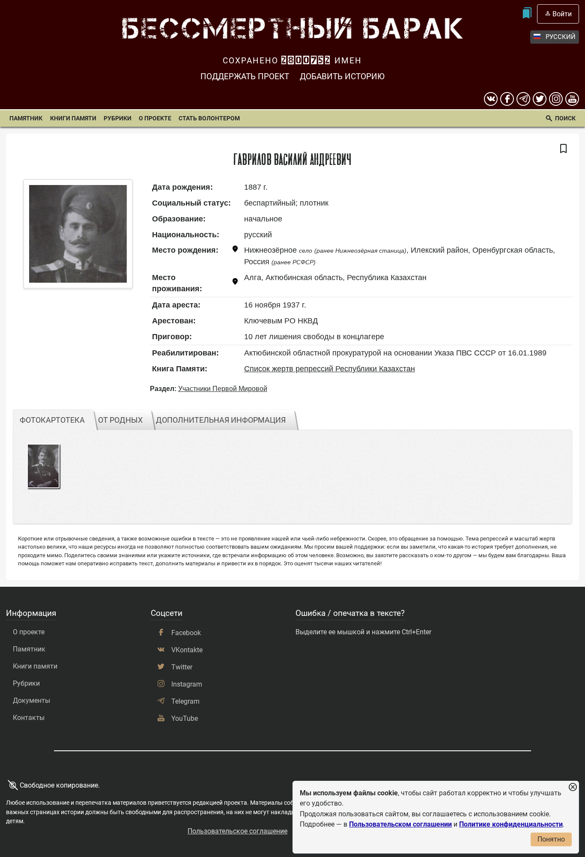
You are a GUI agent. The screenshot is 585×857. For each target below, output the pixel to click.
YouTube (184, 718)
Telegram (185, 701)
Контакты (29, 718)
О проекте (155, 118)
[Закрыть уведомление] (572, 787)
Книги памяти (73, 118)
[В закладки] (563, 149)
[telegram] (523, 99)
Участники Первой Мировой (222, 388)
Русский (561, 37)
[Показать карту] (235, 250)
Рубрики (117, 118)
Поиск (565, 118)
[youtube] (572, 99)
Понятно (551, 839)
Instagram (186, 684)
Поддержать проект (244, 76)
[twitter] (539, 99)
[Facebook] (507, 99)
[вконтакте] (491, 99)
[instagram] (556, 99)
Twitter (181, 667)
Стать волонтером (209, 118)
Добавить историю (342, 76)
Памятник (25, 118)
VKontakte (187, 650)
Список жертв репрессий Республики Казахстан (329, 368)
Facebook (186, 633)
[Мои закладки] (526, 14)
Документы (31, 700)
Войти (562, 14)
